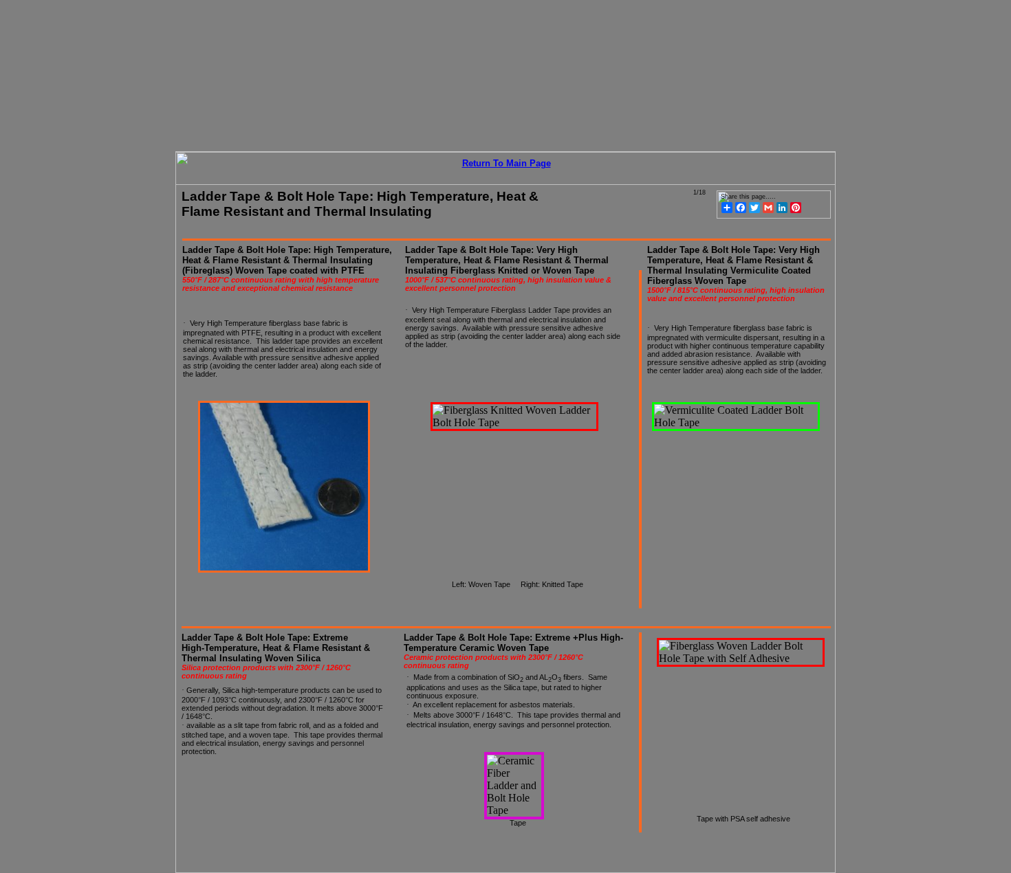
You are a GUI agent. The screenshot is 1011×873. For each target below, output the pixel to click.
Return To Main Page (506, 163)
